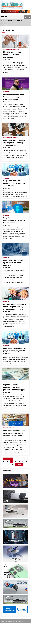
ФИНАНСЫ (16, 49)
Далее (19, 464)
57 (7, 462)
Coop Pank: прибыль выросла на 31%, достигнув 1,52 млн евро (14, 183)
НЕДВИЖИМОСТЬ (8, 49)
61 (22, 462)
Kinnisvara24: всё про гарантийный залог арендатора (12, 54)
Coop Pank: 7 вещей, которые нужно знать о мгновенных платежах (15, 262)
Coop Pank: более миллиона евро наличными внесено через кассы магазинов (14, 433)
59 (15, 462)
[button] (25, 17)
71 (12, 464)
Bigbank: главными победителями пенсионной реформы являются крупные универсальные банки (15, 387)
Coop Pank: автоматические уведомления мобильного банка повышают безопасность (14, 220)
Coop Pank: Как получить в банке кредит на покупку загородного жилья (14, 142)
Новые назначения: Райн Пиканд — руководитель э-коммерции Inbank (14, 96)
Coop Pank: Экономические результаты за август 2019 (14, 349)
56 (3, 462)
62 (26, 462)
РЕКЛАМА (5, 427)
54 (22, 459)
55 (26, 459)
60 (19, 462)
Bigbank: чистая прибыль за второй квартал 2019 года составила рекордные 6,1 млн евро (15, 307)
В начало (7, 459)
